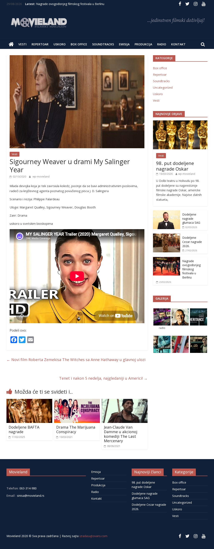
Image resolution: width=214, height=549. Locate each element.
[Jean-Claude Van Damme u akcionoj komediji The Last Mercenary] (125, 401)
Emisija (124, 44)
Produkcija (143, 44)
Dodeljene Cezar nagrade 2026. (192, 242)
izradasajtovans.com (93, 536)
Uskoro (60, 44)
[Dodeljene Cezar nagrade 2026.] (166, 236)
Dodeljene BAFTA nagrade (24, 429)
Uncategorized (163, 87)
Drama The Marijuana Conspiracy (75, 429)
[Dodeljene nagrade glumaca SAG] (166, 212)
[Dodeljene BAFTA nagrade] (29, 401)
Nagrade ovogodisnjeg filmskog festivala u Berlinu (70, 4)
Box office (79, 44)
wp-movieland (41, 176)
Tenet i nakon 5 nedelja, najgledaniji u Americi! (103, 378)
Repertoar (40, 44)
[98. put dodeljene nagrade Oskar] (180, 123)
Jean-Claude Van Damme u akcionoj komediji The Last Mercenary (120, 434)
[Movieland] (11, 44)
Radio (161, 44)
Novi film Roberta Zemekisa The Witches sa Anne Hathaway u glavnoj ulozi (75, 359)
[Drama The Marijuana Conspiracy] (77, 401)
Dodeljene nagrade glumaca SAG (191, 218)
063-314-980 (28, 488)
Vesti (22, 44)
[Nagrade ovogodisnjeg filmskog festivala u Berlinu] (166, 259)
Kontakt (178, 44)
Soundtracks (103, 44)
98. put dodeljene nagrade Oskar (175, 166)
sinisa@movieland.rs (30, 496)
